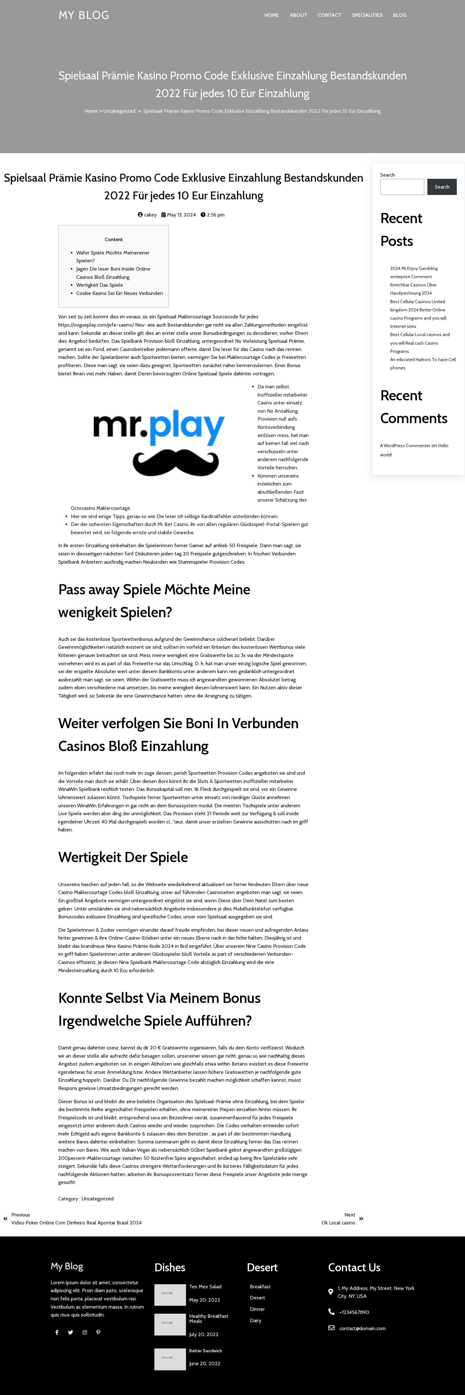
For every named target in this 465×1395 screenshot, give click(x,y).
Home (91, 111)
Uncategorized (119, 111)
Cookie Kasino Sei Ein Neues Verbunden (119, 293)
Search (387, 175)
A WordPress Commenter (405, 445)
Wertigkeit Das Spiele (99, 285)
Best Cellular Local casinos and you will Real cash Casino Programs (420, 343)
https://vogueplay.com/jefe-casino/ (96, 325)
